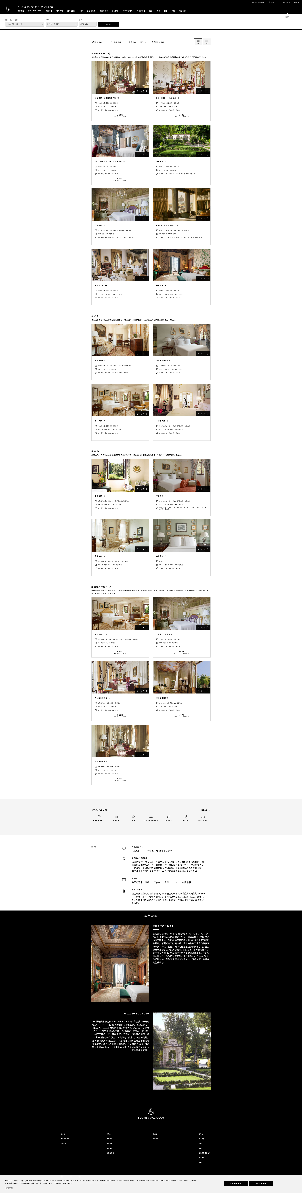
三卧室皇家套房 (101, 762)
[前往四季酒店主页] (7, 8)
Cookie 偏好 (236, 1183)
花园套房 (159, 161)
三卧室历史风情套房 (164, 634)
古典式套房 (99, 285)
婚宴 (151, 11)
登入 (272, 2)
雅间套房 (98, 421)
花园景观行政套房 (163, 361)
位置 (166, 11)
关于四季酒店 (65, 1139)
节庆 (173, 11)
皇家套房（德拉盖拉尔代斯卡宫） (108, 98)
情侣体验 (115, 11)
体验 (158, 11)
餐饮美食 (59, 11)
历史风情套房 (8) (118, 42)
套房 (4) (132, 42)
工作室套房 (160, 421)
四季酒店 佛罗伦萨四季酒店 (37, 6)
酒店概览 (20, 11)
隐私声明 (9, 1188)
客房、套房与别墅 (35, 11)
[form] (151, 21)
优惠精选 (49, 11)
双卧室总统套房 (101, 698)
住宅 (200, 1148)
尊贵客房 (159, 496)
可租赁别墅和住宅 (205, 1153)
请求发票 (110, 1139)
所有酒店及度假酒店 (258, 2)
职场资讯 (64, 1143)
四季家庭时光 (128, 11)
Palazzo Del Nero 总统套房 (108, 161)
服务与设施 (91, 11)
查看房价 (108, 24)
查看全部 (204, 810)
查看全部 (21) (97, 42)
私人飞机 (202, 1139)
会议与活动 (104, 11)
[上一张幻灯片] (137, 91)
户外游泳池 (141, 11)
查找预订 (110, 1143)
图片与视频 (71, 11)
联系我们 (182, 11)
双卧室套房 (99, 634)
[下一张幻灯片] (146, 91)
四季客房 (98, 496)
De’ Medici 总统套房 (166, 98)
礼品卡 (201, 1162)
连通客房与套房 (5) (160, 42)
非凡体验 (202, 1158)
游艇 (200, 1143)
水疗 (81, 11)
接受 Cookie (261, 1183)
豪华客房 (98, 556)
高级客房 (159, 556)
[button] (24, 24)
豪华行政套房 (100, 361)
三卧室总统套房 (162, 698)
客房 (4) (143, 42)
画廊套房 (159, 285)
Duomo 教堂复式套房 (165, 225)
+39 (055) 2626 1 (120, 117)
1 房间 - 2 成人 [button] (53, 24)
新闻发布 (156, 1139)
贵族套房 (98, 225)
